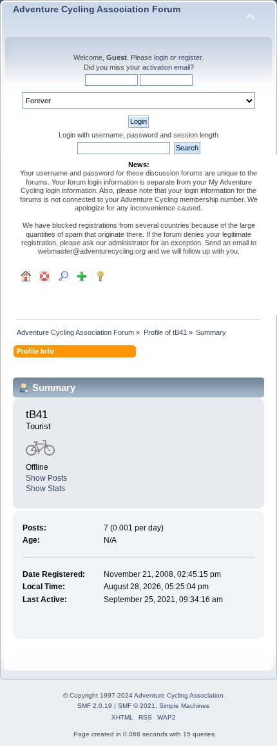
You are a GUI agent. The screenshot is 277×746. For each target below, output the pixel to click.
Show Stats (45, 488)
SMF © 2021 (136, 705)
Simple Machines (184, 705)
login (161, 57)
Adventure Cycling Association (179, 695)
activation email (166, 67)
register (190, 57)
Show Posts (46, 478)
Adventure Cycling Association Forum (96, 9)
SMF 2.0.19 (94, 705)
